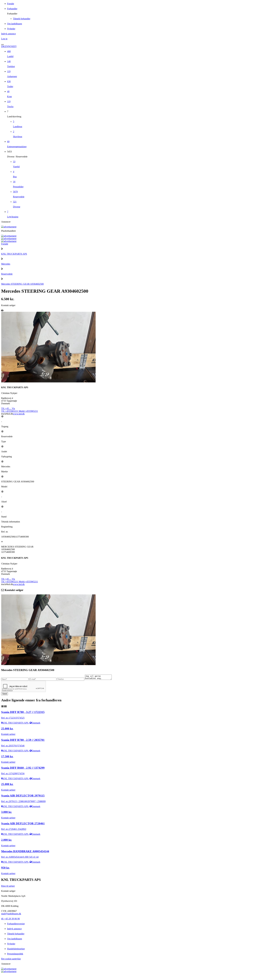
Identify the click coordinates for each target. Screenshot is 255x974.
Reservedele (7, 274)
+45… (8, 408)
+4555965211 (10, 411)
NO (10, 46)
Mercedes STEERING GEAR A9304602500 (22, 284)
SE (13, 46)
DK (3, 46)
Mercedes (5, 264)
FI (15, 46)
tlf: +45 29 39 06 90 (10, 918)
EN (6, 46)
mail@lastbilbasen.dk (11, 913)
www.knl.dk (19, 414)
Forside (4, 244)
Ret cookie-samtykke (11, 958)
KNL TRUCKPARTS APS (14, 254)
